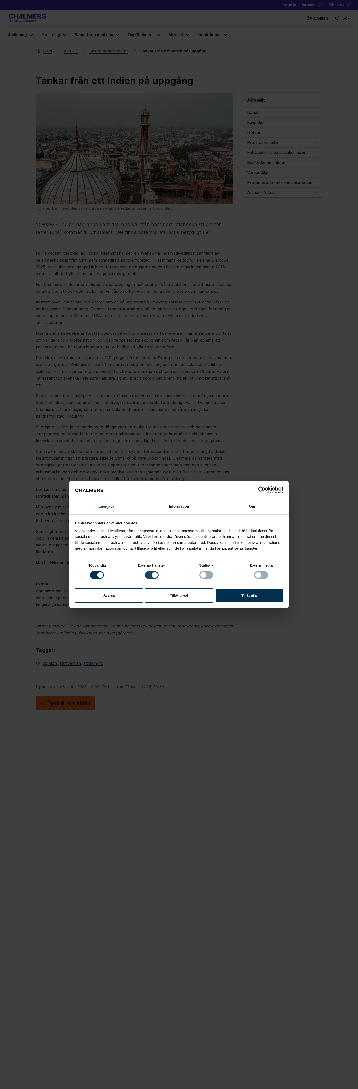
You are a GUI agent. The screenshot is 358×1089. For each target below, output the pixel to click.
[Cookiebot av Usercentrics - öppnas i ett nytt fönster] (262, 490)
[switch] (152, 575)
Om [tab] (252, 506)
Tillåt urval (179, 595)
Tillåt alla (249, 595)
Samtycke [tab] (106, 507)
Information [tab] (179, 506)
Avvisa (109, 595)
